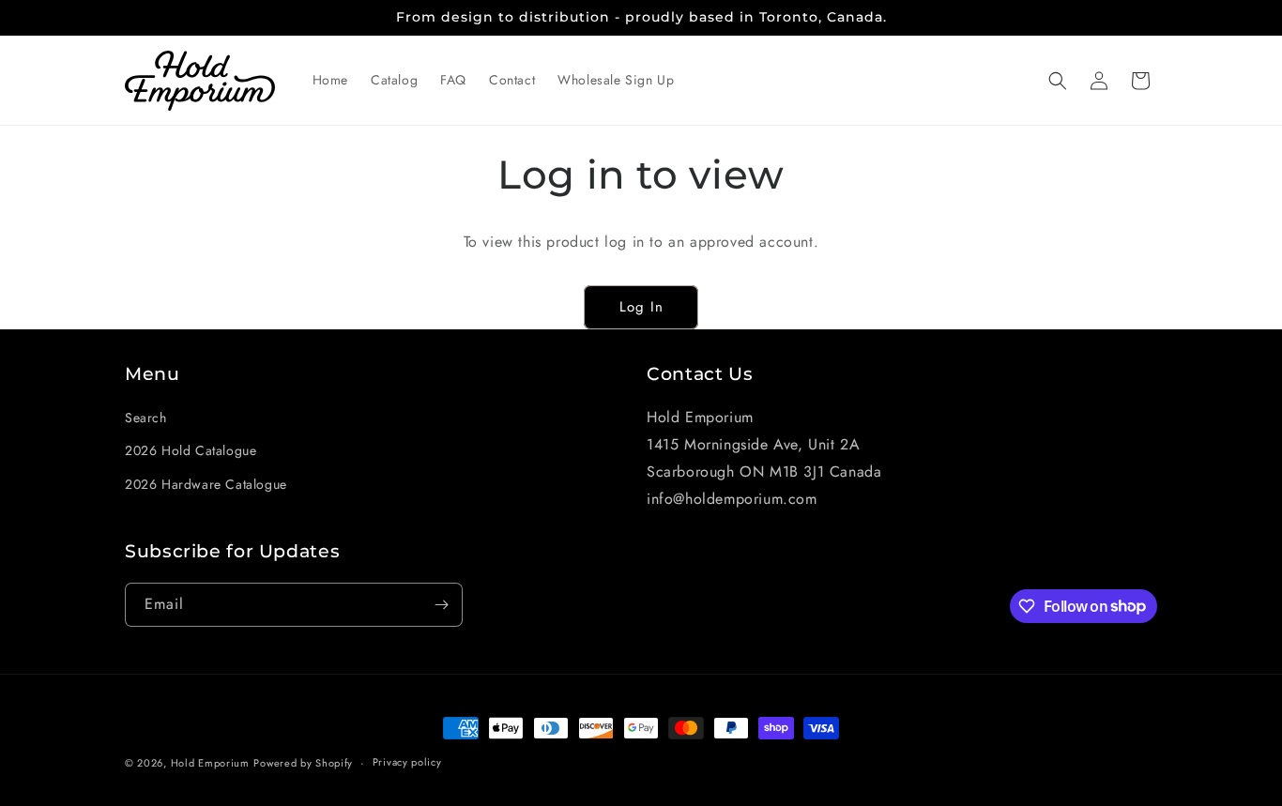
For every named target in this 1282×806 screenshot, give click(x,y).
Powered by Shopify (303, 762)
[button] (1057, 80)
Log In (641, 307)
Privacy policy (407, 761)
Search (146, 417)
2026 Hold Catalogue (190, 450)
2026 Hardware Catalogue (206, 484)
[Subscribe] (441, 605)
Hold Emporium (210, 762)
